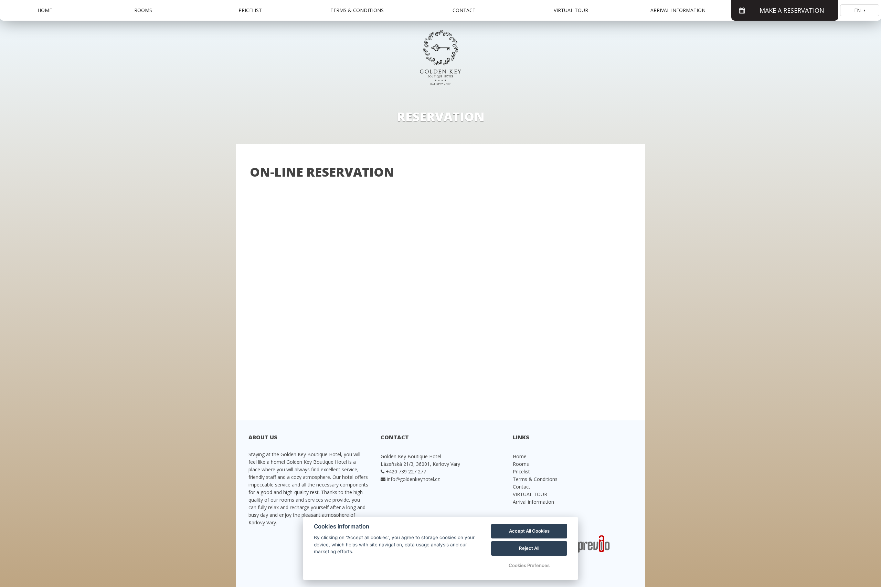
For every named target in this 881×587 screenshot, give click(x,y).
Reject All (529, 548)
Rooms (143, 10)
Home (45, 10)
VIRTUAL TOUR (571, 10)
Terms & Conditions (357, 10)
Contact (464, 10)
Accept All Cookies (529, 531)
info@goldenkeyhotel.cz (413, 479)
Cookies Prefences (529, 565)
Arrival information (677, 10)
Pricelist (250, 10)
